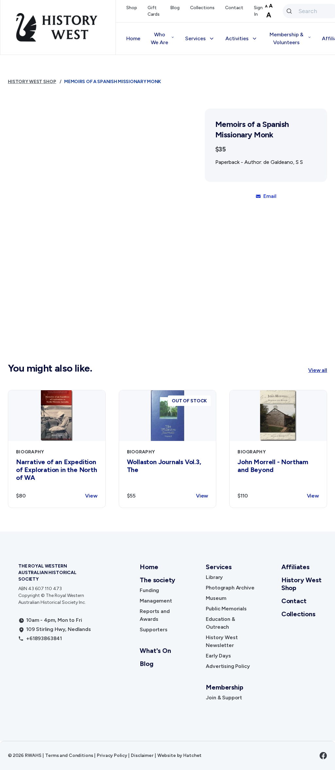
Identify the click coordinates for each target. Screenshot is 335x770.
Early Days (218, 656)
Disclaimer (142, 755)
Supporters (153, 629)
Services (218, 567)
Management (156, 601)
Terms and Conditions (69, 755)
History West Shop (32, 81)
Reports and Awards (154, 615)
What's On (155, 651)
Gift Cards (154, 11)
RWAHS (33, 755)
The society (157, 580)
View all (317, 370)
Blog (175, 7)
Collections (202, 7)
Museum (216, 598)
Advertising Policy (228, 666)
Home (133, 38)
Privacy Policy (112, 755)
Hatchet (192, 755)
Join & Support (224, 697)
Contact (234, 7)
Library (214, 577)
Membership (224, 687)
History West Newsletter (222, 641)
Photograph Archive (230, 588)
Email (269, 196)
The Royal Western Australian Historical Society (47, 572)
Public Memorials (226, 608)
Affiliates (295, 567)
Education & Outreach (220, 623)
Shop (131, 7)
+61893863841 (44, 638)
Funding (149, 590)
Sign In (258, 11)
